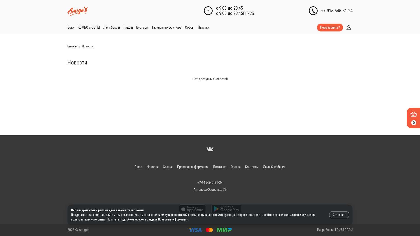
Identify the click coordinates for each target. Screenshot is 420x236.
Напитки (203, 27)
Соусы (189, 27)
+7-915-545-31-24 (337, 10)
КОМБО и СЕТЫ (89, 27)
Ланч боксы (111, 27)
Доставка (219, 167)
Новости (153, 167)
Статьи (168, 167)
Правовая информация (192, 167)
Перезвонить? (330, 27)
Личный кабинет (274, 167)
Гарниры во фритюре (167, 27)
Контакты (252, 167)
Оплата (236, 167)
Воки (70, 27)
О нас (138, 167)
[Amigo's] (210, 150)
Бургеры (142, 27)
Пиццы (128, 27)
